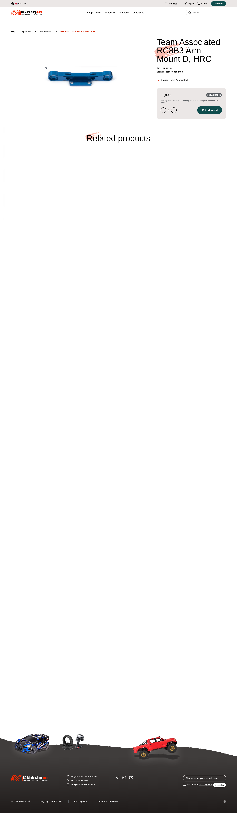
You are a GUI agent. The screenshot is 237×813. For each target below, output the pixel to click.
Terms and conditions (108, 801)
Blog (98, 12)
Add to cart (211, 110)
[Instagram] (124, 777)
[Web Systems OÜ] (224, 801)
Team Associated (46, 31)
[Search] (189, 12)
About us (124, 12)
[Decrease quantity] (163, 110)
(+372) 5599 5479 (79, 780)
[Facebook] (117, 777)
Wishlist (172, 3)
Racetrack (110, 12)
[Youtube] (131, 777)
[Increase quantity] (174, 110)
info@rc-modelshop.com (83, 784)
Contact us (138, 12)
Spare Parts (27, 31)
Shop (90, 12)
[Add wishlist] (45, 68)
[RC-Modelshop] (26, 13)
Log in (191, 3)
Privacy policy (80, 801)
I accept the (199, 784)
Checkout (218, 3)
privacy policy (205, 784)
